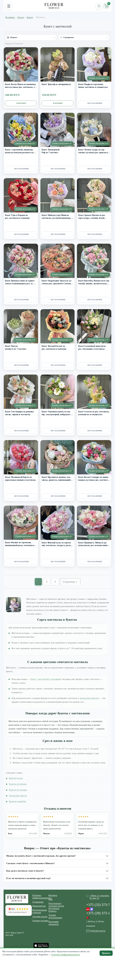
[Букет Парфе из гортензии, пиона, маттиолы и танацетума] (94, 64)
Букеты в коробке (17, 801)
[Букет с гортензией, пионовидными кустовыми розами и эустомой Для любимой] (21, 130)
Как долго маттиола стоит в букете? (25, 871)
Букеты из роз (16, 778)
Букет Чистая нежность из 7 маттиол (15, 347)
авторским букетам (89, 698)
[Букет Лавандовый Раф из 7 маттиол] (57, 130)
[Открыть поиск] (99, 6)
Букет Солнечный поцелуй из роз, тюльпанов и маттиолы (92, 347)
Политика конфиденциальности (40, 896)
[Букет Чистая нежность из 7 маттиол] (21, 326)
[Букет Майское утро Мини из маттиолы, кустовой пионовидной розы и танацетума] (57, 195)
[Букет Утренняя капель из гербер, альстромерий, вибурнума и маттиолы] (57, 392)
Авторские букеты (18, 795)
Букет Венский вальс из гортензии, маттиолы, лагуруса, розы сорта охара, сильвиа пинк (56, 544)
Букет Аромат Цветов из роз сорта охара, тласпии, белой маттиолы (91, 217)
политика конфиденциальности (65, 955)
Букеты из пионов (18, 784)
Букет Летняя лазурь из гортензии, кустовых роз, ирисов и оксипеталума (93, 151)
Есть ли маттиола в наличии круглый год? (28, 878)
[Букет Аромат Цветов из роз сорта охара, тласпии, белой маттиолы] (94, 195)
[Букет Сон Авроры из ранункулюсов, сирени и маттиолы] (21, 392)
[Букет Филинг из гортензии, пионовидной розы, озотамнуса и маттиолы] (21, 523)
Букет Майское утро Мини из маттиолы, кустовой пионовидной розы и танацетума (56, 217)
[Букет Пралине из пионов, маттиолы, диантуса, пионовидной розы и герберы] (57, 457)
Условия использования (55, 916)
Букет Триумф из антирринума (56, 84)
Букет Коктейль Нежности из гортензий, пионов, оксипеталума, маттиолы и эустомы (94, 282)
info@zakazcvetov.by (97, 931)
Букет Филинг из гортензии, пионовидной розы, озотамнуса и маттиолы (20, 544)
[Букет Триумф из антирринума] (57, 64)
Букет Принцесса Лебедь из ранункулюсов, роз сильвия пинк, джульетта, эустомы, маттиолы (93, 544)
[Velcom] (89, 908)
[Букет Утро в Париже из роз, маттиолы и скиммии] (21, 195)
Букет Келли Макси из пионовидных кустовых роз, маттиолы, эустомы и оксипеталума (20, 86)
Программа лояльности (54, 923)
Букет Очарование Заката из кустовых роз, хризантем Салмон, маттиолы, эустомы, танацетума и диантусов (57, 282)
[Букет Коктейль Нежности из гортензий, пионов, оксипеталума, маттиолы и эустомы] (94, 261)
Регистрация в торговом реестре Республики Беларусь (56, 907)
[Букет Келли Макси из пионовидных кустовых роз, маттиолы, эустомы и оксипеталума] (21, 64)
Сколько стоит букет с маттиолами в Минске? (30, 863)
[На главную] (53, 5)
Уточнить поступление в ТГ (99, 78)
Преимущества (39, 906)
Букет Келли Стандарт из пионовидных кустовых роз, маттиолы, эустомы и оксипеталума (94, 479)
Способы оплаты (39, 917)
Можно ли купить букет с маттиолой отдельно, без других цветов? (41, 856)
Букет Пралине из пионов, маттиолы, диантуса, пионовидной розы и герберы (56, 479)
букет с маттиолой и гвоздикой (46, 679)
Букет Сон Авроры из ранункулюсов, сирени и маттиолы (19, 413)
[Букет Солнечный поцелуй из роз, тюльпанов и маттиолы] (94, 326)
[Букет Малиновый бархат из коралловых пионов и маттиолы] (21, 457)
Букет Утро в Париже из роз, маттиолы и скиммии (17, 216)
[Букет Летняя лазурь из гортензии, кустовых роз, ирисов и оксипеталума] (94, 130)
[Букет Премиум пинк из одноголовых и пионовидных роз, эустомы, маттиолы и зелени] (21, 261)
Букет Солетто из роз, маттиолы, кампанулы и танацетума (93, 413)
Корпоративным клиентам (39, 911)
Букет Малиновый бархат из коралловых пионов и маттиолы (20, 478)
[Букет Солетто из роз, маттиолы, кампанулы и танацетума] (94, 392)
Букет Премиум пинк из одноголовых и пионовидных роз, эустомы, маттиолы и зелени (20, 282)
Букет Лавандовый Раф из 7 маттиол (50, 151)
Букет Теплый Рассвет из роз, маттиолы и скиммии (54, 347)
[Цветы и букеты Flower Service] (16, 898)
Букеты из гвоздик (18, 790)
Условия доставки (40, 921)
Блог (51, 899)
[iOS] (41, 945)
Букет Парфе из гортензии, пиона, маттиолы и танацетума (93, 85)
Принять (106, 953)
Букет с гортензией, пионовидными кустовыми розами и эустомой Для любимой (21, 151)
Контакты (53, 895)
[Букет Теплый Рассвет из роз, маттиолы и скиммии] (57, 326)
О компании (37, 902)
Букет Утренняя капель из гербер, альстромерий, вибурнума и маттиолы (57, 413)
